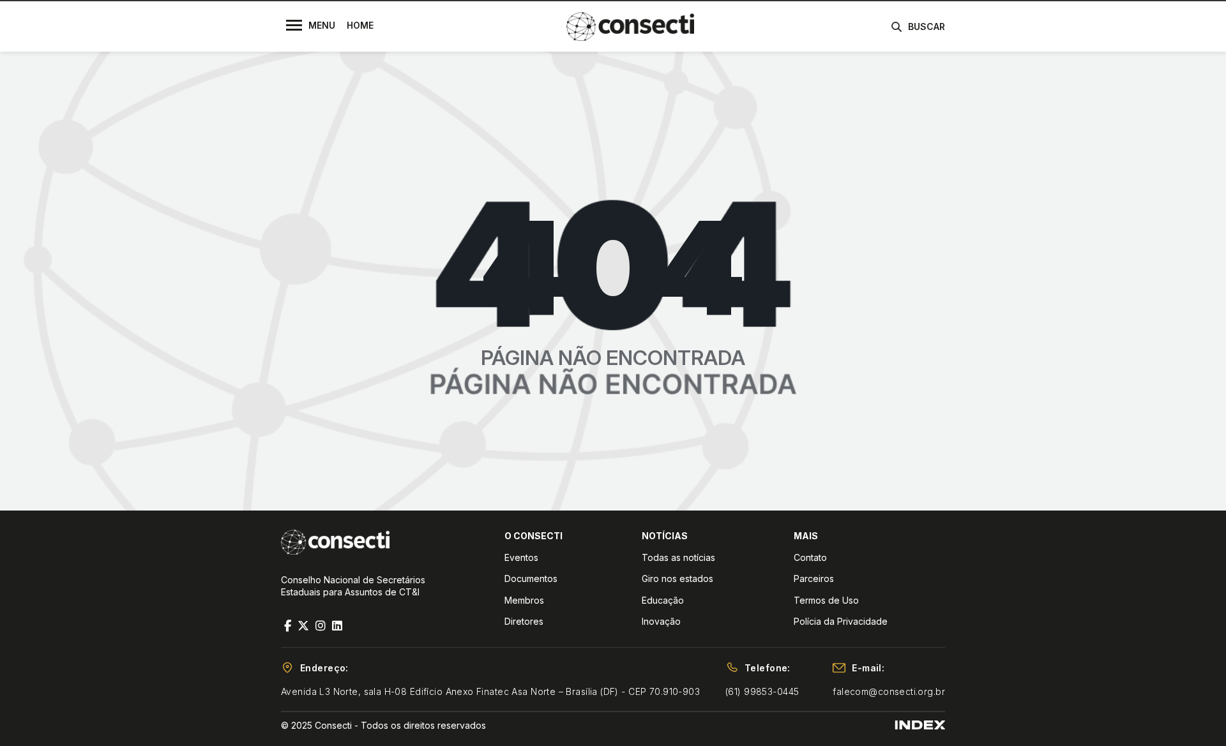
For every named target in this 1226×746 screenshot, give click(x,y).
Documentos (530, 578)
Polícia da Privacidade (841, 621)
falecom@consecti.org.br (889, 691)
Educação (663, 600)
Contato (810, 557)
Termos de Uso (826, 600)
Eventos (521, 557)
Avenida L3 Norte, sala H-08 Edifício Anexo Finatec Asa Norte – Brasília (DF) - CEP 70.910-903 (490, 691)
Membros (524, 600)
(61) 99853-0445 (762, 691)
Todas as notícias (678, 557)
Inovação (661, 621)
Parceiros (814, 578)
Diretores (523, 621)
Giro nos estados (677, 578)
